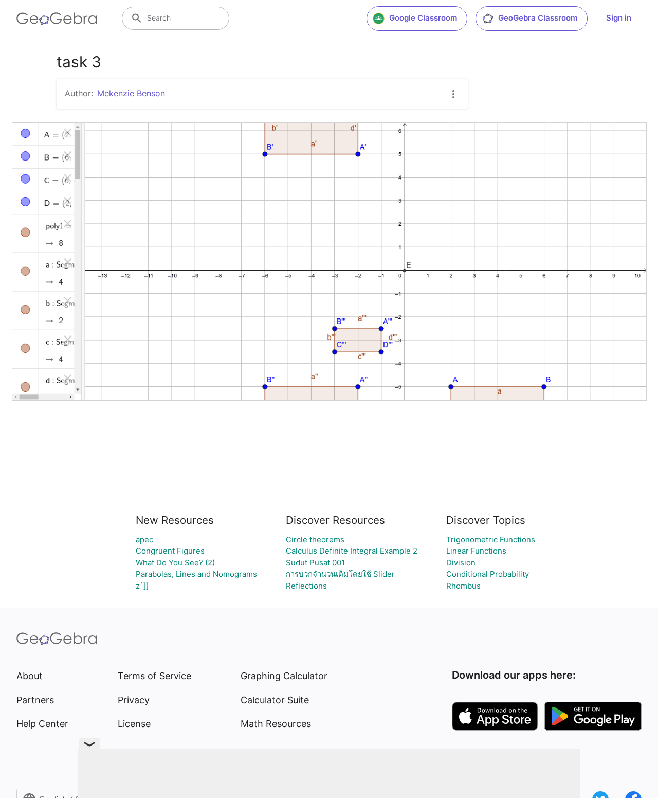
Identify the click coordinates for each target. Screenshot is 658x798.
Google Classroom (423, 18)
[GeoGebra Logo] (56, 18)
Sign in (618, 18)
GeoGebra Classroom (537, 18)
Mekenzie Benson (131, 93)
